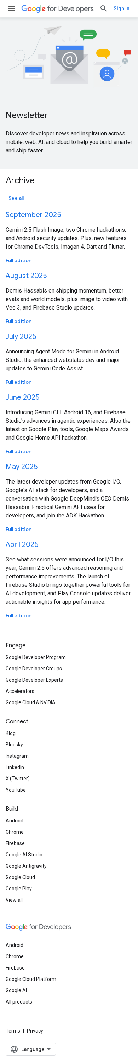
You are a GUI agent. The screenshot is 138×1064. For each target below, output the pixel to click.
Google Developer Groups (34, 668)
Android (14, 820)
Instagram (17, 756)
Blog (11, 733)
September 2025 (33, 214)
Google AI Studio (24, 854)
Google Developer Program (36, 657)
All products (19, 1002)
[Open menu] (11, 8)
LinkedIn (15, 767)
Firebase (15, 843)
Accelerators (20, 691)
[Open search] (103, 8)
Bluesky (14, 744)
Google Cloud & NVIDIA (31, 702)
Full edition (18, 260)
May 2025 (22, 466)
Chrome (15, 832)
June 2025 (22, 397)
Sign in (122, 8)
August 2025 (26, 275)
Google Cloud (20, 877)
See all (16, 198)
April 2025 (22, 544)
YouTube (16, 790)
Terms (13, 1031)
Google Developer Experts (34, 680)
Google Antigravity (26, 866)
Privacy (35, 1031)
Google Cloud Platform (31, 979)
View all (14, 900)
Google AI (16, 990)
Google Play (19, 888)
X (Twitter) (18, 778)
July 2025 (21, 336)
